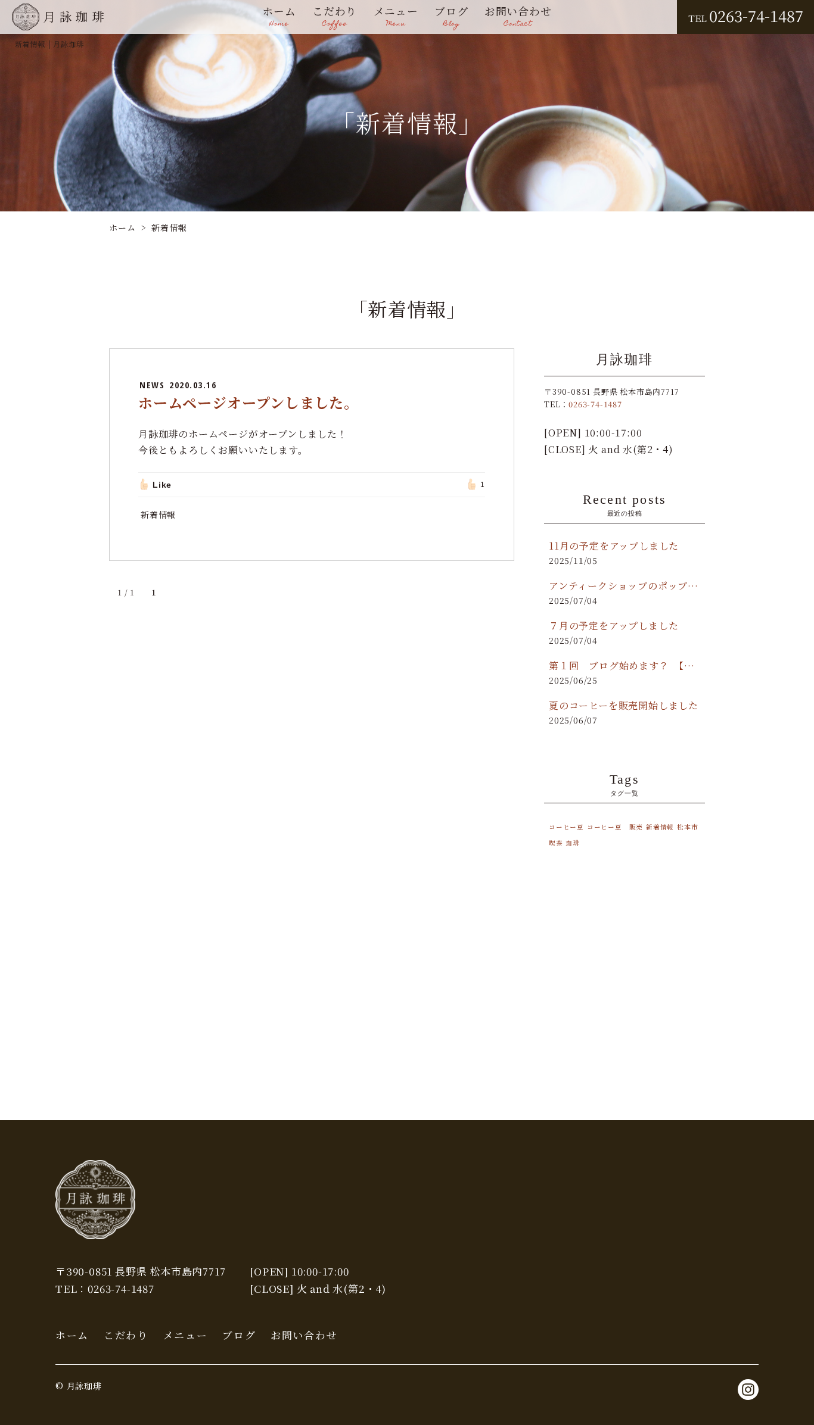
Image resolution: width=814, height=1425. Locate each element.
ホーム (279, 17)
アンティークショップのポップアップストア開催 (624, 586)
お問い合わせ (518, 17)
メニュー (396, 17)
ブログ (451, 17)
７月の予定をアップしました (613, 625)
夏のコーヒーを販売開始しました (623, 705)
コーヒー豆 (566, 826)
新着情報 (158, 514)
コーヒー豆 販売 (615, 826)
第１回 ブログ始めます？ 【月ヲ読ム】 (624, 665)
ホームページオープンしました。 (248, 402)
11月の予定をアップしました (614, 546)
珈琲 (573, 842)
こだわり (334, 17)
